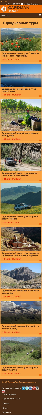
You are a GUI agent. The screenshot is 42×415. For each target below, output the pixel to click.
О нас (5, 408)
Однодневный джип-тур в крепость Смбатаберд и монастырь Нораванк (20, 254)
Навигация (5, 15)
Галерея (6, 403)
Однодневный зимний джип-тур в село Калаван (19, 90)
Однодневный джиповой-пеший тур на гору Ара (20, 292)
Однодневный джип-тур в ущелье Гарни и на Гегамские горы (19, 174)
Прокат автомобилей (11, 399)
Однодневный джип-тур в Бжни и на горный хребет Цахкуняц (20, 54)
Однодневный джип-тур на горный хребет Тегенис (20, 217)
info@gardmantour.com (32, 4)
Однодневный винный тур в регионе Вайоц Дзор (20, 134)
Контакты (7, 412)
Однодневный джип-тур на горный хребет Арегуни (20, 368)
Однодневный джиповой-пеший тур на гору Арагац (20, 327)
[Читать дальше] (40, 61)
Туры (5, 1)
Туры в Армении (9, 394)
